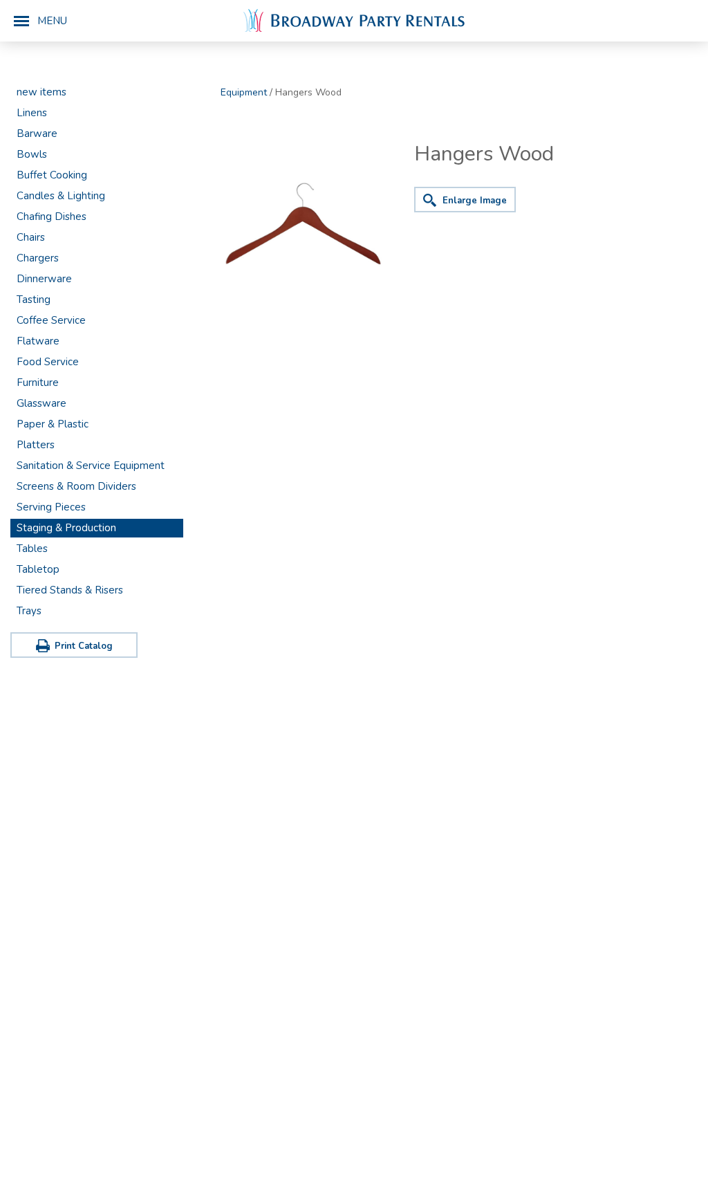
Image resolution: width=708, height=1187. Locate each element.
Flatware (38, 341)
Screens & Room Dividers (76, 486)
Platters (36, 445)
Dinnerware (44, 279)
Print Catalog (84, 646)
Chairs (31, 237)
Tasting (33, 299)
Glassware (41, 403)
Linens (32, 113)
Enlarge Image (474, 200)
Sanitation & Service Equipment (91, 465)
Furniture (38, 382)
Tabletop (38, 569)
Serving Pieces (51, 507)
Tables (32, 548)
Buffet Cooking (52, 175)
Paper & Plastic (52, 424)
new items (41, 92)
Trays (29, 611)
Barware (37, 133)
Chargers (38, 258)
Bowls (32, 154)
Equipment (244, 92)
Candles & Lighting (61, 196)
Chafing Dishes (51, 216)
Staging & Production (66, 528)
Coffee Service (51, 320)
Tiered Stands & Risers (70, 590)
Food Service (48, 362)
